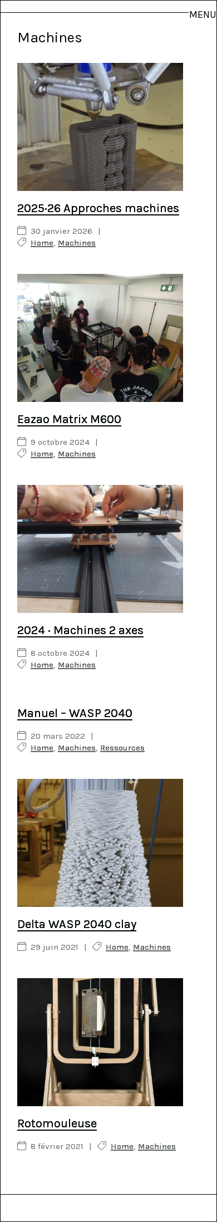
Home (42, 243)
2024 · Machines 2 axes (80, 630)
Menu (202, 14)
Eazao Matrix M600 (69, 419)
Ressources (122, 748)
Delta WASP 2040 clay (76, 924)
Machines (77, 243)
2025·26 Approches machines (98, 208)
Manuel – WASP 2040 (74, 713)
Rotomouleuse (57, 1123)
